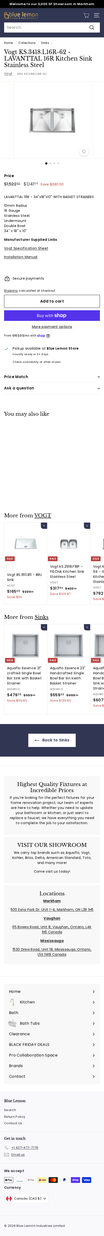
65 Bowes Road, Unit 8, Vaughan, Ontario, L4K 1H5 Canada (51, 929)
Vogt (8, 73)
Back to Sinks (55, 740)
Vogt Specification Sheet (26, 248)
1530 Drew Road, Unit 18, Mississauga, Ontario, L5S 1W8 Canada (52, 952)
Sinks (45, 43)
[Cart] (86, 15)
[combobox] (52, 27)
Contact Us (13, 1123)
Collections (27, 43)
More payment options (52, 326)
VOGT (42, 515)
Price (9, 175)
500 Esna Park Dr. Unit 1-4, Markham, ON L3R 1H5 (52, 909)
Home (8, 43)
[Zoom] (83, 151)
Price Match (16, 376)
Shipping (11, 291)
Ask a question (19, 388)
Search (10, 1110)
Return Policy (14, 1116)
